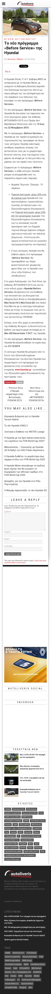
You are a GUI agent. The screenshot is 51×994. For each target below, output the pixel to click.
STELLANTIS (24, 825)
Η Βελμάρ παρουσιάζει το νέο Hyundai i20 (25, 490)
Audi (36, 844)
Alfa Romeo (36, 825)
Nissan (8, 825)
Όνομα (7, 532)
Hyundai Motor (27, 840)
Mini (30, 844)
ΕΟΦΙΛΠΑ (37, 828)
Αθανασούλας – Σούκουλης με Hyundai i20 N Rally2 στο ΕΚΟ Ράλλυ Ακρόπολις (24, 449)
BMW (26, 821)
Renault (38, 848)
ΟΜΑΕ (7, 809)
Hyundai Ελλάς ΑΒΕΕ (13, 851)
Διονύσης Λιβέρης (15, 59)
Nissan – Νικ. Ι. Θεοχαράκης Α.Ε (18, 828)
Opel (15, 825)
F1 (18, 836)
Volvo (30, 848)
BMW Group (26, 817)
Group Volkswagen (12, 859)
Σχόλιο (7, 512)
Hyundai (20, 382)
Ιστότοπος (8, 546)
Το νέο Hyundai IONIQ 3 (16, 425)
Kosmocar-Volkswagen (31, 836)
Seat (42, 851)
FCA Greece (31, 809)
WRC (20, 832)
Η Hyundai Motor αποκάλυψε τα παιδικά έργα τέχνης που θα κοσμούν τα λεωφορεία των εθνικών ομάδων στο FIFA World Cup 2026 (24, 470)
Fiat (6, 832)
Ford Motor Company (13, 821)
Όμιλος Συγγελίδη (12, 813)
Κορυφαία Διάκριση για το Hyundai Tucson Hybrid (21, 418)
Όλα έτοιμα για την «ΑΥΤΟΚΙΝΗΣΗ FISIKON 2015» (36, 396)
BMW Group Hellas (12, 817)
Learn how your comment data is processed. (25, 562)
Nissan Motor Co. (12, 840)
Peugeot (23, 844)
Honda (13, 832)
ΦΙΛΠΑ (22, 848)
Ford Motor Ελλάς (38, 821)
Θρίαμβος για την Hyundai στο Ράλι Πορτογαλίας (22, 483)
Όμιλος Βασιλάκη (30, 813)
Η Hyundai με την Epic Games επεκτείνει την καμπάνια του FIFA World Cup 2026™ (24, 439)
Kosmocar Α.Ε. (18, 809)
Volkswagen (10, 836)
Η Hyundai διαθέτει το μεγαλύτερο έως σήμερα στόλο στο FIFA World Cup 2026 (24, 458)
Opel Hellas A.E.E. (31, 851)
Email (7, 539)
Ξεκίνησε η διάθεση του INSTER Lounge (24, 431)
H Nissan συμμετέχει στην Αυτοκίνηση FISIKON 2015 (14, 396)
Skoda (36, 832)
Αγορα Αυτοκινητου (20, 39)
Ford (41, 813)
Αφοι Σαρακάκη (11, 848)
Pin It (7, 71)
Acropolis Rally (11, 844)
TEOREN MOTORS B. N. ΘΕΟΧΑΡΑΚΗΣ (20, 855)
